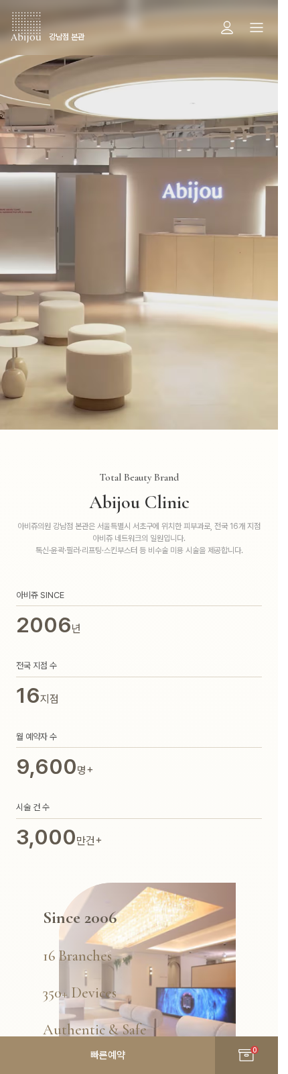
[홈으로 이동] (26, 27)
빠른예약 (107, 1055)
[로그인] (227, 27)
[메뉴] (256, 27)
